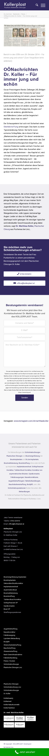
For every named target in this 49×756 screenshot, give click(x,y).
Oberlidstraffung (11, 127)
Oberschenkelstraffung (12, 645)
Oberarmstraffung (10, 651)
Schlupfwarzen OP (11, 603)
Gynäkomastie (34, 474)
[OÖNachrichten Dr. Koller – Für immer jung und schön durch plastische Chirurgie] (24, 35)
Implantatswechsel (24, 467)
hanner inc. (10, 747)
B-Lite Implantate (32, 459)
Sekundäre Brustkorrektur (13, 583)
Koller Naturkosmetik (11, 705)
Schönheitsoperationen (17, 488)
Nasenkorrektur (9, 632)
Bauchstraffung (9, 648)
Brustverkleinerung (11, 463)
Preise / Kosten (9, 661)
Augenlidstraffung (10, 629)
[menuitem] (35, 5)
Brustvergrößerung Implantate (15, 577)
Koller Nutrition (9, 708)
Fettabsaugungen (17, 477)
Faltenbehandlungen (32, 481)
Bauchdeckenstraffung (17, 484)
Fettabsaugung (9, 635)
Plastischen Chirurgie (14, 456)
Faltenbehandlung (10, 658)
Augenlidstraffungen (16, 481)
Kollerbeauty (8, 698)
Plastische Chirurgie (11, 684)
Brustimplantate (16, 459)
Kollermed (7, 701)
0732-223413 (15, 521)
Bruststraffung (24, 463)
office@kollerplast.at (16, 524)
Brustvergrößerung (33, 456)
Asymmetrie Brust (10, 590)
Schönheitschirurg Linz (12, 687)
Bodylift (30, 484)
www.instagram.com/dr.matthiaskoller (31, 421)
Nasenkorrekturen (31, 477)
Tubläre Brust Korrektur (22, 470)
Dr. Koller (7, 694)
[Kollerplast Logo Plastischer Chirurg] (20, 5)
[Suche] (35, 5)
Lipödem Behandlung (12, 638)
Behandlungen (24, 492)
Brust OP (7, 609)
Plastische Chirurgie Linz (13, 667)
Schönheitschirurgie (32, 452)
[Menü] (41, 5)
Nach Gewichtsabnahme (13, 655)
